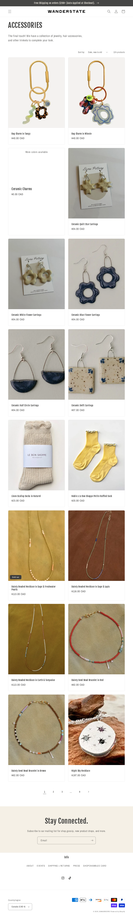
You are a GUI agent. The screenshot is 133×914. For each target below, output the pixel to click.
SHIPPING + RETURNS (59, 865)
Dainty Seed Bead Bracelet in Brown (29, 770)
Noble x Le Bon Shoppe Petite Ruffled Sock (92, 496)
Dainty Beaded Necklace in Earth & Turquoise (33, 680)
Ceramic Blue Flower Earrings (86, 315)
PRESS (76, 865)
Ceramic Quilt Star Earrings (85, 224)
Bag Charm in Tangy (21, 133)
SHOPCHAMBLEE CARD (94, 865)
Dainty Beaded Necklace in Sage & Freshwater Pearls (34, 588)
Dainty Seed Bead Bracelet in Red (87, 680)
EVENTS (41, 865)
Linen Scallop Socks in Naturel (26, 496)
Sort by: (81, 52)
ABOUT (30, 865)
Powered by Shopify (118, 911)
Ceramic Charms (22, 189)
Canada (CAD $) (19, 906)
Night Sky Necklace (81, 770)
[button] (9, 11)
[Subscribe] (92, 840)
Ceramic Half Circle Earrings (25, 405)
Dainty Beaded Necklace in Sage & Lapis (91, 586)
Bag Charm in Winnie (82, 133)
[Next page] (88, 791)
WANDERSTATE (104, 911)
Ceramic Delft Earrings (82, 405)
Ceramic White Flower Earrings (26, 315)
